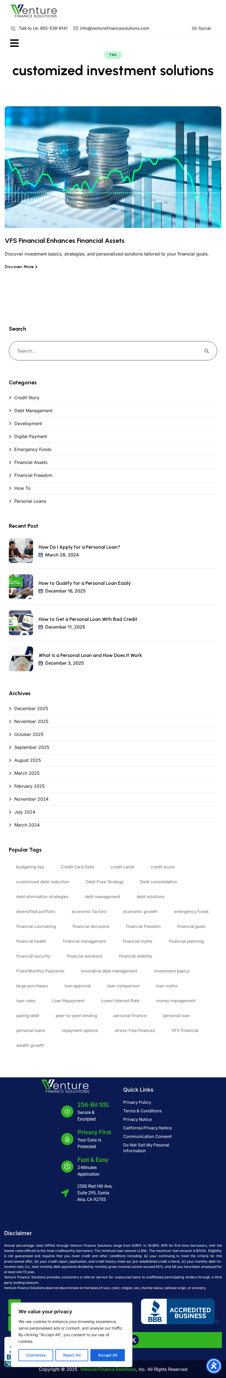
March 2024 (27, 825)
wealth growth (30, 1045)
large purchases (32, 985)
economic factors (89, 911)
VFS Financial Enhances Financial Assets (65, 240)
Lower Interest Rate (120, 1000)
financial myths (137, 941)
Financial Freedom (33, 475)
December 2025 (31, 708)
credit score (163, 866)
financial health (31, 941)
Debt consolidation (158, 881)
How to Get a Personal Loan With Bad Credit (88, 619)
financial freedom (143, 926)
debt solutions (151, 896)
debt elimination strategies (42, 896)
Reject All (72, 1355)
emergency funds (191, 911)
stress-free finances (135, 1030)
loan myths (166, 985)
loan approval (77, 985)
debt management (102, 896)
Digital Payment (30, 436)
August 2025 (27, 760)
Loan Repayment (68, 1000)
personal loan (176, 1015)
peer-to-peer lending (76, 1015)
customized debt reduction (42, 881)
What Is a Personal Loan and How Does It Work (90, 655)
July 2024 (24, 812)
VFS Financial (185, 1030)
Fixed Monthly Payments (40, 971)
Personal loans (30, 501)
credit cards (122, 866)
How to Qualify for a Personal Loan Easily (85, 583)
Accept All (107, 1355)
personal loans (30, 1030)
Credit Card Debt (77, 866)
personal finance (130, 1015)
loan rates (26, 1000)
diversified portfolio (35, 911)
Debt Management (33, 410)
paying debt (27, 1015)
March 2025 (27, 773)
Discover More (19, 266)
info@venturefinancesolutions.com (114, 28)
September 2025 (31, 747)
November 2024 (31, 799)
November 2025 (31, 721)
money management (176, 1000)
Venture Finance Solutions (108, 1369)
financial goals (191, 926)
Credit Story (26, 397)
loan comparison (123, 985)
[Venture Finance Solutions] (33, 10)
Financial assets (30, 462)
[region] (71, 1335)
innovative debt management (109, 971)
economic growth (140, 911)
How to (22, 488)
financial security (33, 956)
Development (28, 423)
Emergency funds (32, 449)
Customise (36, 1355)
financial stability (135, 956)
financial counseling (36, 926)
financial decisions (90, 926)
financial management (84, 941)
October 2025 (29, 734)
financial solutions (85, 956)
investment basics (172, 971)
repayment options (79, 1030)
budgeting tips (30, 866)
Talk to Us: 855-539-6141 (43, 28)
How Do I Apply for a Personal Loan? (79, 547)
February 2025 (29, 786)
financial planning (186, 941)
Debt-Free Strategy (105, 881)
